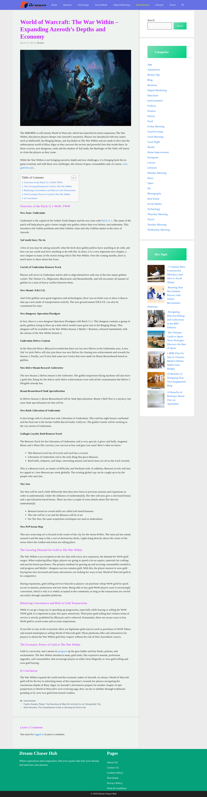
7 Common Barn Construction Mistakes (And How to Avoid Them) (176, 274)
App (149, 64)
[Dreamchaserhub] (33, 5)
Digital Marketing (121, 5)
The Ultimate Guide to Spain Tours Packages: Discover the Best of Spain (176, 340)
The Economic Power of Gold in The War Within (47, 194)
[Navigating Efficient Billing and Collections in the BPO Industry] (156, 319)
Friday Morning (155, 126)
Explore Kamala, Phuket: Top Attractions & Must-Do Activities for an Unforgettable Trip (62, 704)
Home (54, 5)
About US (112, 762)
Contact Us (113, 767)
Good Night (153, 142)
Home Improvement (158, 152)
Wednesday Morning (158, 229)
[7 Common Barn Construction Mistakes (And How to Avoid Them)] (156, 274)
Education (152, 95)
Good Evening (155, 131)
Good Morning (155, 136)
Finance (151, 111)
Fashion (151, 105)
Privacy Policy (115, 783)
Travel (172, 5)
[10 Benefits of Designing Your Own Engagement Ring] (156, 381)
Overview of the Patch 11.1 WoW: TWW (43, 182)
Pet (149, 188)
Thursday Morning (157, 214)
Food (150, 121)
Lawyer (151, 162)
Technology (83, 5)
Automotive (153, 69)
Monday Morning (156, 172)
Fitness (151, 116)
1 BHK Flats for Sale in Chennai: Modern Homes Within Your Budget (176, 361)
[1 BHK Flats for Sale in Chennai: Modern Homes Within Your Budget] (156, 360)
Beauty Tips (153, 74)
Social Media (101, 5)
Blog (150, 80)
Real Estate (153, 198)
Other (150, 183)
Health (151, 147)
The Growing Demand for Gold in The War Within (48, 186)
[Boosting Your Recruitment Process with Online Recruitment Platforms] (156, 295)
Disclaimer (113, 777)
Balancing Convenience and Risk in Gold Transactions (50, 190)
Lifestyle (159, 5)
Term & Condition (116, 788)
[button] (183, 5)
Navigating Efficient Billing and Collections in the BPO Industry (176, 319)
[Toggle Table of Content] (72, 177)
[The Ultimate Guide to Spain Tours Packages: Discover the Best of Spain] (156, 340)
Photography (154, 193)
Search (151, 20)
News (150, 178)
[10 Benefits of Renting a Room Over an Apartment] (156, 399)
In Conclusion (30, 198)
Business (67, 5)
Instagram (152, 157)
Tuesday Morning (156, 224)
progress (62, 651)
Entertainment (142, 5)
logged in (39, 734)
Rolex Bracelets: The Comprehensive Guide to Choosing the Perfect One (55, 707)
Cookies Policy (115, 772)
